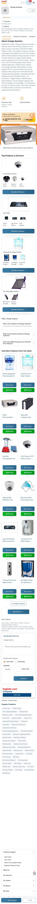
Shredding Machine (26, 731)
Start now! (17, 695)
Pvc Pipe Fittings (8, 770)
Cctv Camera (7, 757)
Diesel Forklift (7, 737)
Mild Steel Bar (7, 744)
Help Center (7, 857)
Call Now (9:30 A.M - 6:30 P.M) (13, 119)
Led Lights (29, 753)
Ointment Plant (29, 750)
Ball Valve (16, 757)
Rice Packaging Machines (10, 731)
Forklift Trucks (17, 708)
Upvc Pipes (18, 770)
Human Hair (6, 708)
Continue (24, 678)
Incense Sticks (7, 763)
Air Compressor (23, 760)
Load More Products (18, 603)
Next (30, 139)
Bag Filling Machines (24, 747)
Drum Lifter (6, 718)
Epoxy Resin (22, 740)
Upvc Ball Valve (29, 770)
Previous (6, 139)
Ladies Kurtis (19, 753)
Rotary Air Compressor (18, 724)
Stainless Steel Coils (19, 766)
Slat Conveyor (18, 750)
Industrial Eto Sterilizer (9, 728)
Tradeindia (4, 700)
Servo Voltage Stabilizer (10, 711)
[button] (31, 10)
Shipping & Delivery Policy (12, 865)
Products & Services (20, 36)
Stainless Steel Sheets (20, 744)
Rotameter (24, 721)
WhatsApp (29, 119)
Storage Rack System (9, 740)
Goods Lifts (27, 763)
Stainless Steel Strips (9, 747)
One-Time (10, 661)
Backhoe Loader (8, 715)
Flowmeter (6, 724)
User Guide (7, 860)
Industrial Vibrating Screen (10, 721)
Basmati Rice (23, 711)
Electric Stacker (16, 718)
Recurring (21, 661)
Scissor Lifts (27, 718)
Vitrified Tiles (6, 766)
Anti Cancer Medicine (9, 760)
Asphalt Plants (7, 750)
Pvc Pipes (31, 766)
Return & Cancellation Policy (12, 862)
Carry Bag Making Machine (23, 715)
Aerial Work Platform (19, 737)
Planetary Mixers (8, 753)
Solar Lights (17, 763)
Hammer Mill (6, 734)
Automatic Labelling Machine (21, 734)
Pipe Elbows (6, 773)
